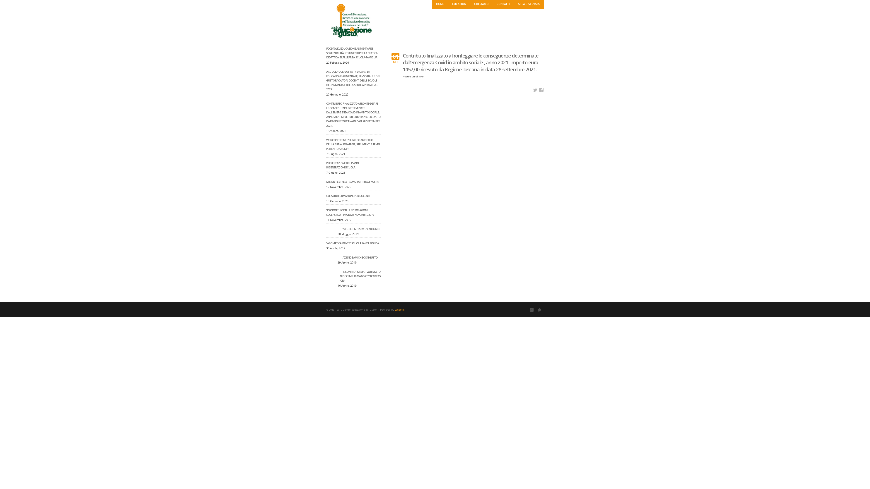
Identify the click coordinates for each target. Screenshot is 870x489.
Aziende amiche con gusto (360, 257)
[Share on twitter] (535, 90)
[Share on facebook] (541, 90)
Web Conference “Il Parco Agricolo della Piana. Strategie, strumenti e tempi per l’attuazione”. (353, 144)
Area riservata (529, 4)
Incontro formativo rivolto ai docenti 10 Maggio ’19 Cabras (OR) (360, 276)
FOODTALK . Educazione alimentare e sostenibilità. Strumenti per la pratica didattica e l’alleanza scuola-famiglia (351, 53)
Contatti (503, 4)
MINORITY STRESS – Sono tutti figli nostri (352, 182)
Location (459, 4)
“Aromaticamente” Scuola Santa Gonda (352, 243)
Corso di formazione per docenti (348, 196)
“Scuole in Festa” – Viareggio (361, 229)
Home (440, 4)
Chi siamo (481, 4)
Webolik (399, 309)
